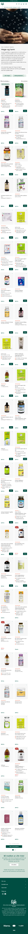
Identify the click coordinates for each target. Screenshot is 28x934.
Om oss (3, 881)
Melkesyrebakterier (18, 75)
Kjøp (11, 110)
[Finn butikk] (16, 4)
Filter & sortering (4, 81)
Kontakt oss (4, 884)
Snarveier (4, 887)
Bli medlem (14, 864)
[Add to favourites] (12, 84)
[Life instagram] (3, 894)
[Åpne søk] (14, 7)
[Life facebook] (5, 894)
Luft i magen (7, 75)
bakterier (23, 68)
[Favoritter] (19, 4)
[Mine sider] (21, 4)
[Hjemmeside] (2, 3)
